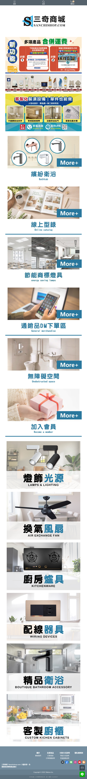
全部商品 (50, 753)
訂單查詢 (50, 755)
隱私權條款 (79, 753)
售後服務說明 (64, 758)
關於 (38, 753)
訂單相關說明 (50, 758)
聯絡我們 (38, 755)
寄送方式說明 (64, 755)
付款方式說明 (65, 753)
